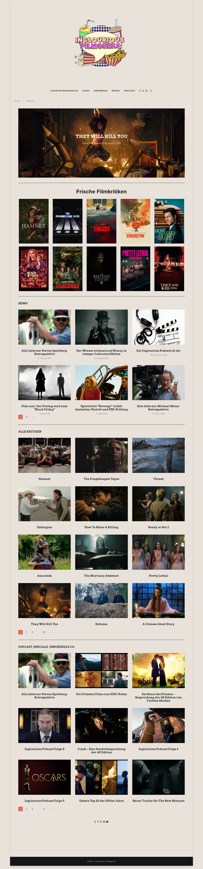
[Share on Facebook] (98, 821)
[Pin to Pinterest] (104, 821)
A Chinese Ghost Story (158, 624)
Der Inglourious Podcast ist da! (158, 350)
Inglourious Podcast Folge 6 (158, 749)
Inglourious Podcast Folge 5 (44, 800)
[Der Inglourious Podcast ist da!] (158, 327)
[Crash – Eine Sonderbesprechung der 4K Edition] (101, 725)
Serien (116, 91)
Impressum (100, 91)
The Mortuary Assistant (101, 575)
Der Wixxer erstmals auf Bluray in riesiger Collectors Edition (101, 352)
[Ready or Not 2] (158, 503)
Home (17, 101)
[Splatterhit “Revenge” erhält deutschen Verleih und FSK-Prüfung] (101, 382)
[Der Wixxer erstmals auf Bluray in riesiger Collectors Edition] (101, 327)
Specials (129, 91)
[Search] (151, 90)
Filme (85, 91)
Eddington (44, 527)
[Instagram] (146, 90)
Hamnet (44, 478)
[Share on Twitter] (101, 821)
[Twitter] (143, 90)
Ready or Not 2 (158, 527)
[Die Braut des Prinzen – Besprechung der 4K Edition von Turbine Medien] (158, 670)
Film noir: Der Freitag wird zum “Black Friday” (45, 408)
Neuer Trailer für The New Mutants (158, 800)
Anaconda (44, 575)
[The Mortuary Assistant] (101, 552)
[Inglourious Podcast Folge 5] (44, 777)
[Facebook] (139, 90)
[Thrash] (158, 455)
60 (44, 632)
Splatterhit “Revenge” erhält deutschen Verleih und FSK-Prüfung (101, 408)
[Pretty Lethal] (158, 552)
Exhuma (101, 624)
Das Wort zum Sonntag (64, 91)
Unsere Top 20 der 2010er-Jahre (101, 800)
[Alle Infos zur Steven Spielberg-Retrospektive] (44, 327)
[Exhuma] (101, 600)
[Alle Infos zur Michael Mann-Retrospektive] (158, 382)
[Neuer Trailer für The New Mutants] (158, 777)
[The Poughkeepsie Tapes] (101, 455)
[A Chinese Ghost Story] (158, 600)
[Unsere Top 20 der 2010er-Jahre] (101, 777)
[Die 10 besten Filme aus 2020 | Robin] (101, 670)
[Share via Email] (107, 821)
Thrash (158, 478)
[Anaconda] (44, 552)
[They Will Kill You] (44, 600)
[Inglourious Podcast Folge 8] (44, 725)
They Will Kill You (44, 624)
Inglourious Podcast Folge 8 (44, 749)
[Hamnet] (44, 455)
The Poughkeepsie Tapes (101, 478)
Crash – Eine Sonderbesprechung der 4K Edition (101, 750)
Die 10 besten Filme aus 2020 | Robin (101, 694)
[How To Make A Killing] (101, 503)
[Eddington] (44, 503)
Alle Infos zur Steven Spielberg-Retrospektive (44, 352)
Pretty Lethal (158, 575)
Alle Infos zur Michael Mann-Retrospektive (158, 408)
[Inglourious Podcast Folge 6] (158, 725)
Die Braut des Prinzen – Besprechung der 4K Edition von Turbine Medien (158, 697)
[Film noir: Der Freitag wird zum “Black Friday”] (44, 382)
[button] (23, 142)
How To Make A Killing (101, 527)
